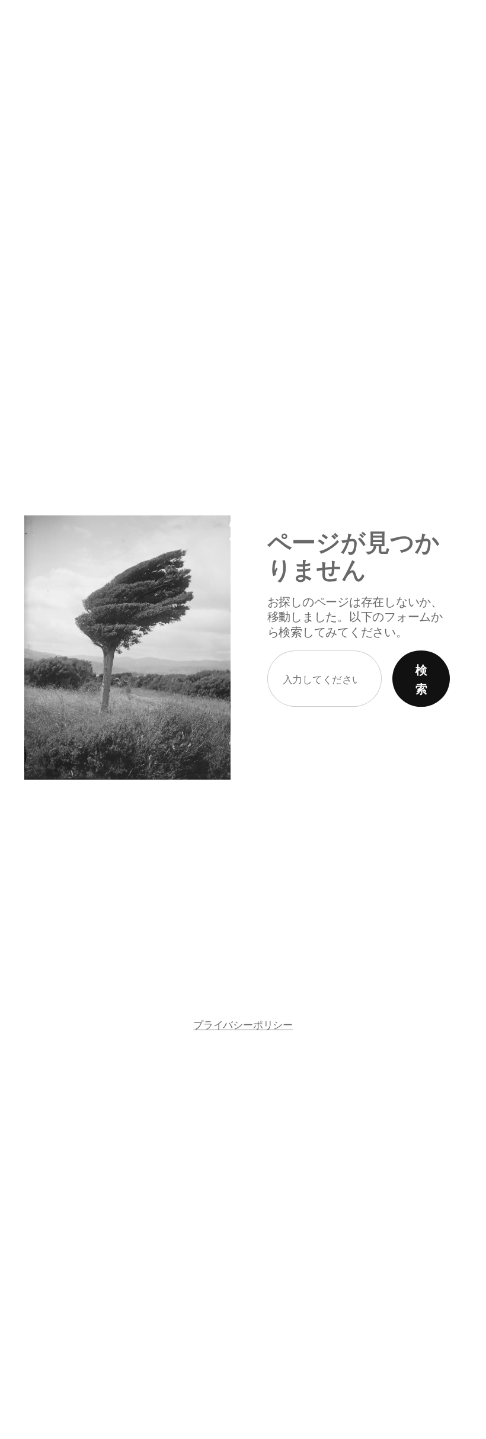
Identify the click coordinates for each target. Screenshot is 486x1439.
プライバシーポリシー (243, 1024)
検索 (421, 678)
